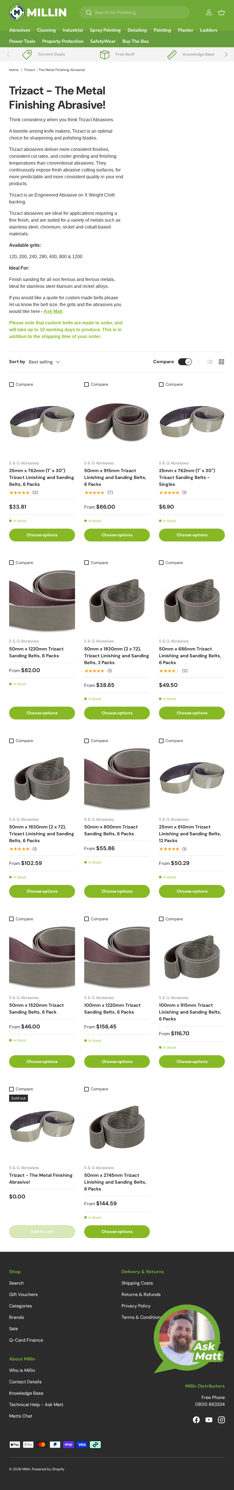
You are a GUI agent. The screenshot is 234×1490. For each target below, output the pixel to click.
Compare (163, 362)
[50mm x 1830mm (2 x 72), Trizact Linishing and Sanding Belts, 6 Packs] (42, 779)
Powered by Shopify (48, 1469)
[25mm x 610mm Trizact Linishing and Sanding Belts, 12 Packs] (192, 779)
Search (16, 1283)
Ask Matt (53, 311)
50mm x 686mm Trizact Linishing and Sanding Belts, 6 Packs (190, 656)
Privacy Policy (136, 1306)
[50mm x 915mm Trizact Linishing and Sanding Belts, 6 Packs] (117, 423)
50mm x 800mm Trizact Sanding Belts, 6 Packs (111, 830)
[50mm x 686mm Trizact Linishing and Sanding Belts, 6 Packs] (192, 601)
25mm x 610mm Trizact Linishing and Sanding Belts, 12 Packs (190, 834)
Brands (16, 1317)
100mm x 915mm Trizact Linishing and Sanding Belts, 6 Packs (190, 1012)
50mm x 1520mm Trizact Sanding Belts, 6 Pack (36, 1008)
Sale (13, 1329)
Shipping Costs (137, 1283)
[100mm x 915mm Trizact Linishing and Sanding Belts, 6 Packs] (192, 957)
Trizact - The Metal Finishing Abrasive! (54, 70)
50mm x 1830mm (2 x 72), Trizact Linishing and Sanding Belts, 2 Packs (116, 656)
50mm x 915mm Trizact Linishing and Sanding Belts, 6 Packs (115, 477)
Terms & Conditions (142, 1317)
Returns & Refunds (141, 1294)
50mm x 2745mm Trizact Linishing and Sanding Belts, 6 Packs (115, 1182)
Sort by (17, 362)
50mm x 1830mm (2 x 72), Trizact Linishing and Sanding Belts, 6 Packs (41, 834)
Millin (26, 1469)
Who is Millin (22, 1370)
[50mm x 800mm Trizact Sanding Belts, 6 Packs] (117, 779)
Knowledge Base (26, 1393)
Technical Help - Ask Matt (36, 1405)
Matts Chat (20, 1416)
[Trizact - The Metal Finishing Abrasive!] (42, 1128)
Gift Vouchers (23, 1294)
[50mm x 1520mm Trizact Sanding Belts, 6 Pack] (42, 957)
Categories (20, 1306)
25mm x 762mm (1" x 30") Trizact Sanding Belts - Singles (187, 477)
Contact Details (25, 1382)
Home (14, 70)
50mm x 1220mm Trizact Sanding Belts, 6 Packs (36, 652)
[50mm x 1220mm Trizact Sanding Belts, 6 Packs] (42, 601)
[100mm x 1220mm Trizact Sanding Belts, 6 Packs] (117, 957)
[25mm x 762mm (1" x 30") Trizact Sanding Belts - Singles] (192, 423)
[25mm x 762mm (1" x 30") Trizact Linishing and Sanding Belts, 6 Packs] (42, 423)
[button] (221, 12)
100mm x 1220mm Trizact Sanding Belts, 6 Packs (112, 1008)
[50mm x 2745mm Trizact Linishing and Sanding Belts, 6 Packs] (117, 1128)
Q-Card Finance (26, 1340)
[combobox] (134, 12)
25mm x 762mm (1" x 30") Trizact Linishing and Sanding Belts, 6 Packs (41, 477)
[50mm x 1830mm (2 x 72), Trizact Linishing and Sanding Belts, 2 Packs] (117, 601)
